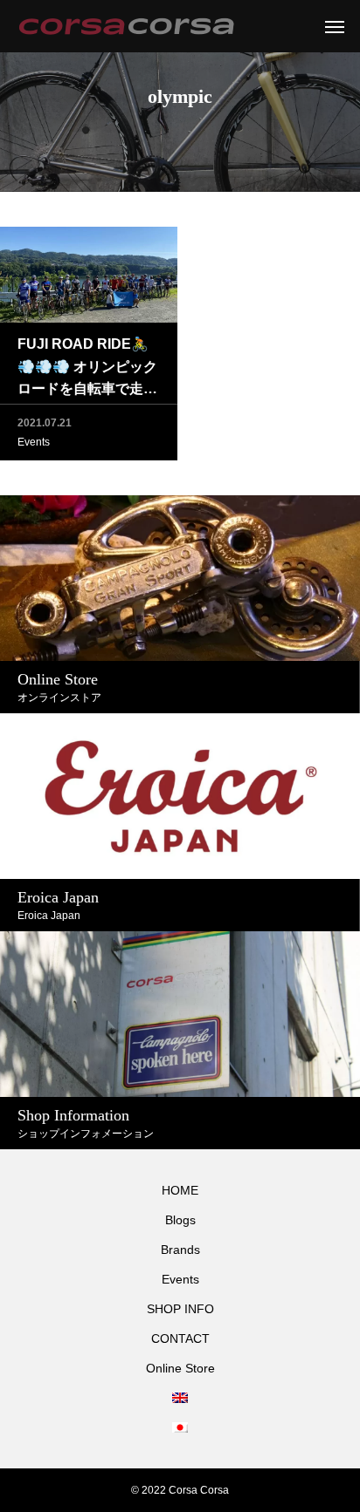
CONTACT (180, 1338)
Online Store (180, 1368)
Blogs (180, 1220)
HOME (180, 1190)
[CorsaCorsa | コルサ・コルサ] (126, 26)
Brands (180, 1249)
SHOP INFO (180, 1309)
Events (33, 442)
